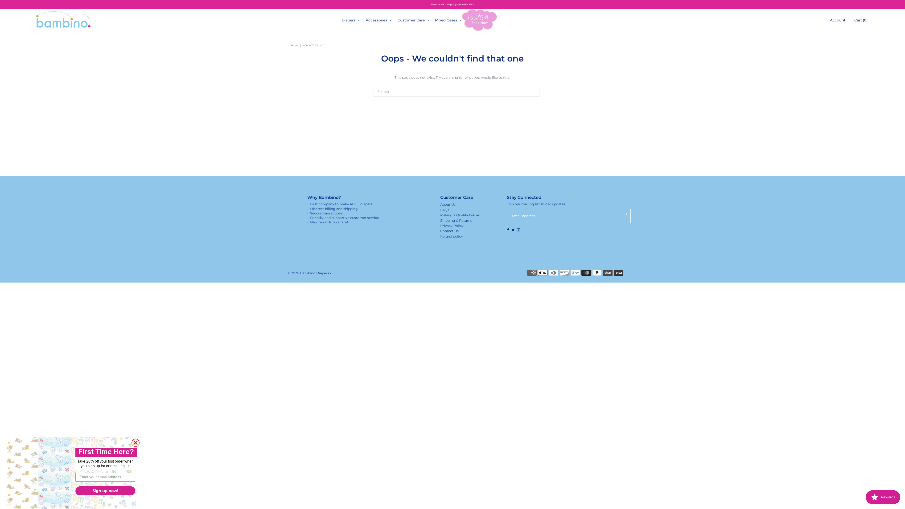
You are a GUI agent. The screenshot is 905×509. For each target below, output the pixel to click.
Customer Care (411, 20)
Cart (860, 20)
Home (294, 45)
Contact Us (449, 231)
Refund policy (451, 236)
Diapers (348, 20)
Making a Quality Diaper (460, 215)
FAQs (444, 210)
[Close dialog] (136, 443)
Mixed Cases (446, 20)
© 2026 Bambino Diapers (308, 273)
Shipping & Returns (456, 220)
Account (837, 20)
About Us (448, 204)
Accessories (376, 20)
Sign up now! (105, 490)
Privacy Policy (452, 226)
